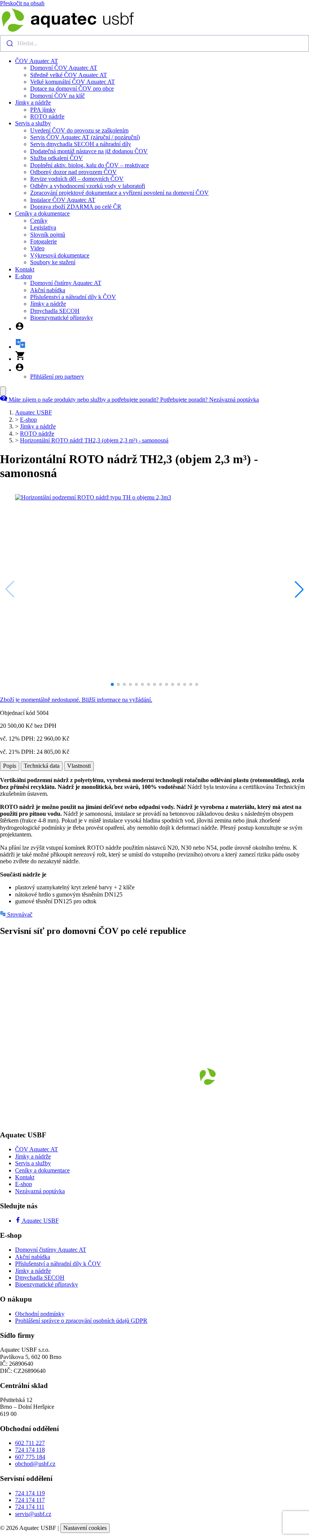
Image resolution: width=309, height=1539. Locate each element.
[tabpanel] (154, 841)
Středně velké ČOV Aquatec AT (68, 75)
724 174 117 (30, 1500)
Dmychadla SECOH (55, 311)
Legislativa (43, 227)
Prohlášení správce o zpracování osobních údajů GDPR (81, 1320)
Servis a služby (33, 123)
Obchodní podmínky (39, 1314)
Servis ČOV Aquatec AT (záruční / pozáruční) (85, 137)
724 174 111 (29, 1507)
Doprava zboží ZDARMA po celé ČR (75, 206)
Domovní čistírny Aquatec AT (65, 283)
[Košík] (20, 359)
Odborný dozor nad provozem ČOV (73, 172)
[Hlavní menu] (3, 391)
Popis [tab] (9, 766)
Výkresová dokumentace (59, 255)
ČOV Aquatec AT (36, 61)
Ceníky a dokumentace (42, 213)
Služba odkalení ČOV (56, 158)
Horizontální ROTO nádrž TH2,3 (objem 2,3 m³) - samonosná (94, 440)
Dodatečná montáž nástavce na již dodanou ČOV (89, 151)
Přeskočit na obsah (22, 3)
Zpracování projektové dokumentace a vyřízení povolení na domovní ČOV (119, 192)
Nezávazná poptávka (40, 1191)
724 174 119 (30, 1493)
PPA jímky (43, 109)
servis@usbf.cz (33, 1514)
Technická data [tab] (42, 766)
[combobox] (154, 43)
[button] (299, 589)
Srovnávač (19, 914)
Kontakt (24, 269)
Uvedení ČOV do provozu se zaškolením (79, 130)
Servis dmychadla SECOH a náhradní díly (80, 144)
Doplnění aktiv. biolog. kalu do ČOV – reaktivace (89, 165)
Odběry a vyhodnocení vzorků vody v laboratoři (87, 186)
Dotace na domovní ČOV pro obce (72, 88)
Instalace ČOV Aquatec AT (62, 200)
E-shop (23, 276)
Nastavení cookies (85, 1528)
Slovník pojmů (47, 234)
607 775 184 (30, 1457)
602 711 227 (30, 1443)
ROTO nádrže (47, 116)
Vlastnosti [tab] (79, 766)
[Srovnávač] (20, 347)
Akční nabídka (47, 290)
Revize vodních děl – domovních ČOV (77, 179)
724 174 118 (30, 1450)
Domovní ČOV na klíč (57, 95)
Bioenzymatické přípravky (61, 317)
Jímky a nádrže (33, 102)
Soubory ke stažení (52, 262)
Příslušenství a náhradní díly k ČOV (73, 297)
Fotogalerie (43, 241)
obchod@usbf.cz (35, 1463)
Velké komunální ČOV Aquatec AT (72, 82)
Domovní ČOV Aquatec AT (63, 68)
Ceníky (38, 220)
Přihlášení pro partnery (57, 376)
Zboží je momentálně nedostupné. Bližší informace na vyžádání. (76, 699)
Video (37, 248)
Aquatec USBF (33, 412)
